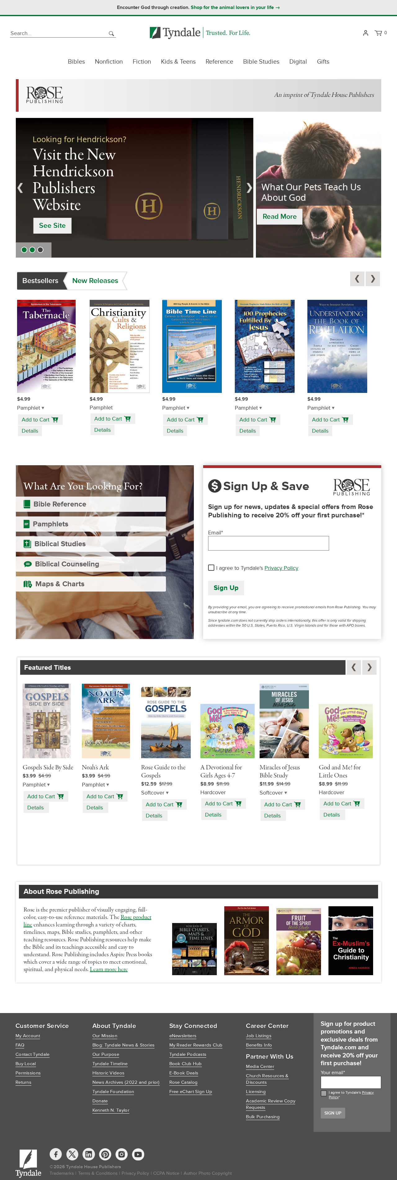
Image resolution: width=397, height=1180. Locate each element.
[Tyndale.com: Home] (200, 33)
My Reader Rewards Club (196, 1045)
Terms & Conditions (98, 1173)
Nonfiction (109, 61)
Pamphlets (50, 524)
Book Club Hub (185, 1064)
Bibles (76, 61)
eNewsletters (183, 1036)
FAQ (20, 1045)
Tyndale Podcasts (188, 1054)
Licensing (256, 1092)
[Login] (365, 33)
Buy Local (26, 1064)
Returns (23, 1082)
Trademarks (62, 1173)
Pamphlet (28, 408)
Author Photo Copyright (208, 1173)
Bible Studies (261, 61)
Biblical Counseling (67, 564)
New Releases (95, 280)
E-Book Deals (183, 1073)
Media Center (260, 1067)
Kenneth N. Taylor (110, 1110)
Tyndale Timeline (110, 1064)
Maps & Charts (59, 583)
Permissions (28, 1073)
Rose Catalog (183, 1082)
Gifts (323, 61)
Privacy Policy (281, 568)
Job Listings (258, 1036)
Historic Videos (108, 1073)
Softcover (152, 793)
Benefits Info (259, 1045)
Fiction (142, 61)
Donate (100, 1101)
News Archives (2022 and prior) (126, 1082)
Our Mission (104, 1036)
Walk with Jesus (64, 210)
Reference (219, 61)
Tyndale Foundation (113, 1092)
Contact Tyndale (33, 1054)
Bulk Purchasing (263, 1117)
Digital (298, 61)
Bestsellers (40, 280)
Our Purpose (105, 1054)
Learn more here (109, 970)
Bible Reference (59, 504)
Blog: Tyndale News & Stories (123, 1045)
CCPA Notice (166, 1173)
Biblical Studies (60, 543)
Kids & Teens (178, 61)
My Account (28, 1036)
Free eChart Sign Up (190, 1092)
